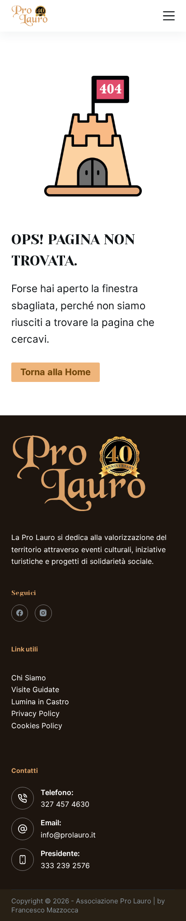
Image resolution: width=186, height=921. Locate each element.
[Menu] (169, 16)
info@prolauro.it (68, 834)
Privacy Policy (35, 713)
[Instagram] (43, 613)
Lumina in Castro (40, 701)
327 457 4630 (65, 804)
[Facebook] (19, 613)
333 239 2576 (65, 865)
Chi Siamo (28, 677)
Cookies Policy (36, 725)
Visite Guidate (35, 689)
